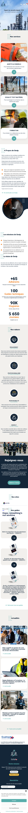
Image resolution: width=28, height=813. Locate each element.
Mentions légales (20, 811)
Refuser (14, 804)
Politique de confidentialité (11, 811)
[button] (26, 791)
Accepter (14, 800)
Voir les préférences (14, 808)
